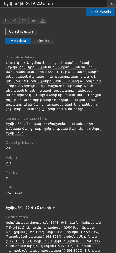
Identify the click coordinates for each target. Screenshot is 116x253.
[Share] (14, 20)
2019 (9, 148)
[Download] (5, 20)
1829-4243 (14, 193)
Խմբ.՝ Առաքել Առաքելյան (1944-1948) (36, 222)
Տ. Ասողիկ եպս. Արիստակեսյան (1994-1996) (63, 241)
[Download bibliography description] (33, 20)
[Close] (111, 3)
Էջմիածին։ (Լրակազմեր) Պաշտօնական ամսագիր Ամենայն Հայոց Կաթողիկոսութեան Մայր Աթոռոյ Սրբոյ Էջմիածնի (53, 128)
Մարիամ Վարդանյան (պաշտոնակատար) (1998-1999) (48, 248)
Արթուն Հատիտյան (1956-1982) (72, 232)
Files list (43, 40)
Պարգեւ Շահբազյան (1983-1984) (33, 236)
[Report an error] (42, 20)
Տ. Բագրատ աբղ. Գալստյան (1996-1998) (39, 246)
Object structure (21, 31)
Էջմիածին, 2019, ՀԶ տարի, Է (30, 207)
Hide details (101, 12)
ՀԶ (8, 163)
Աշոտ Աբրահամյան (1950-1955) (52, 227)
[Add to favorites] (24, 20)
